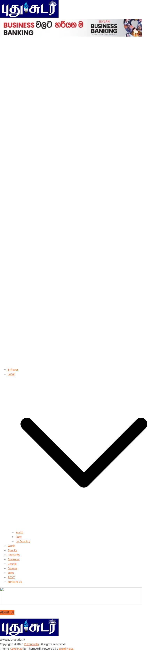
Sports (12, 550)
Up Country (23, 541)
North (19, 532)
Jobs (11, 573)
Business (14, 559)
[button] (84, 528)
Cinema (12, 568)
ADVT (11, 577)
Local (11, 374)
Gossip (12, 564)
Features (14, 555)
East (19, 537)
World (11, 546)
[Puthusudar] (29, 635)
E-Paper (13, 369)
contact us (15, 582)
